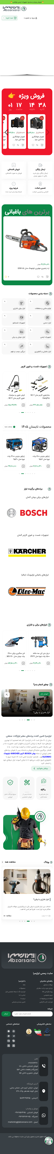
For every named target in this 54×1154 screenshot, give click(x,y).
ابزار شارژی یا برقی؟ (41, 899)
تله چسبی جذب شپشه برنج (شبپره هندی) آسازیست (16, 459)
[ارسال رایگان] (40, 165)
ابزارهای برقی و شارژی (37, 625)
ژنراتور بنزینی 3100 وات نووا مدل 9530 (41, 458)
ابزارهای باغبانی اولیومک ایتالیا (34, 575)
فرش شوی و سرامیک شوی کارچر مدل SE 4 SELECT (41, 398)
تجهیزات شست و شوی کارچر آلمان (32, 535)
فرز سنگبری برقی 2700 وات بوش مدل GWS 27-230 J (40, 656)
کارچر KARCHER (17, 753)
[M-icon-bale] (13, 1041)
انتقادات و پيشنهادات (46, 998)
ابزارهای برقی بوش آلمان (37, 497)
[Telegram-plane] (13, 1036)
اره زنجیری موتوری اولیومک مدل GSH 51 (33, 268)
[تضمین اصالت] (40, 184)
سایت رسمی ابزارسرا (43, 973)
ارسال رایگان (40, 169)
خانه (24, 985)
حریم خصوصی (48, 995)
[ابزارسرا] (14, 9)
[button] (42, 145)
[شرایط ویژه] (13, 184)
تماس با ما (22, 995)
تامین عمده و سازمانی (18, 1002)
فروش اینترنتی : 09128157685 (26, 1112)
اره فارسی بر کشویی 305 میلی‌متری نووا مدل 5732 (15, 655)
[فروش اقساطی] (13, 165)
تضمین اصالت (40, 188)
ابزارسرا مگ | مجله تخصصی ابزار (15, 992)
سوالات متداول (48, 985)
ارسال (6, 1013)
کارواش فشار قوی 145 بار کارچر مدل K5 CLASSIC (15, 397)
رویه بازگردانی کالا (47, 992)
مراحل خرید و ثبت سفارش (44, 988)
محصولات (22, 988)
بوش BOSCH (30, 753)
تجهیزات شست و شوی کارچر (34, 367)
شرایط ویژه (13, 188)
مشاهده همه (8, 427)
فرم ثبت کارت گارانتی (46, 1002)
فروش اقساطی (14, 169)
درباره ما (22, 998)
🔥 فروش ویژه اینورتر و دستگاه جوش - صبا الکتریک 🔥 (27, 2)
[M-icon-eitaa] (9, 1041)
